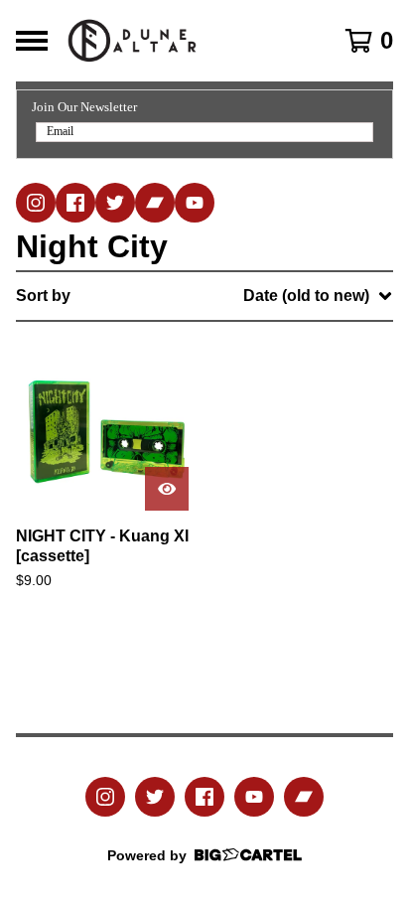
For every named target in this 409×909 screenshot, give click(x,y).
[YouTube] (194, 203)
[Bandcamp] (155, 203)
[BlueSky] (115, 203)
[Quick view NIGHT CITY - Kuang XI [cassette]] (167, 489)
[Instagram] (36, 203)
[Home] (179, 41)
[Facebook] (75, 203)
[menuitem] (204, 296)
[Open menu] (32, 41)
